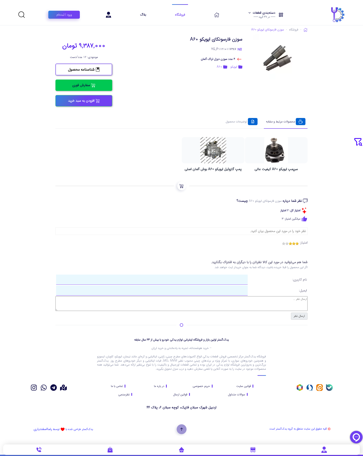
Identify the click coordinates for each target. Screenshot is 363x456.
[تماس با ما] (39, 449)
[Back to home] (327, 14)
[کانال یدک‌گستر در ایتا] (319, 387)
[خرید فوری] (181, 186)
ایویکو (233, 67)
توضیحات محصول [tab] (236, 121)
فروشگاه (180, 14)
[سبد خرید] (110, 449)
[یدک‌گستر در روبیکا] (299, 387)
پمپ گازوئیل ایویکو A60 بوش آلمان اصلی (213, 169)
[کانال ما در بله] (329, 387)
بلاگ (143, 14)
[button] (266, 14)
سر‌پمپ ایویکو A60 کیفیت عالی (276, 169)
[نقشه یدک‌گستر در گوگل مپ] (63, 387)
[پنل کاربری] (324, 449)
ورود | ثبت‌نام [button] (64, 14)
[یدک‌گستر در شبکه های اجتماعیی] (33, 387)
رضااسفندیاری (43, 429)
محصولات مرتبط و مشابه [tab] (280, 121)
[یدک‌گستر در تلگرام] (53, 387)
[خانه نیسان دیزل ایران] (43, 387)
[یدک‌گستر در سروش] (309, 387)
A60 (219, 67)
